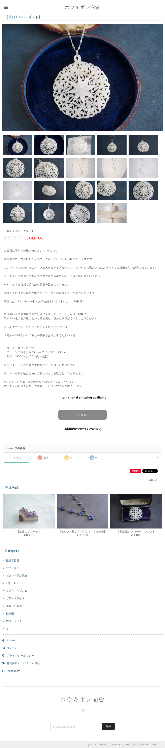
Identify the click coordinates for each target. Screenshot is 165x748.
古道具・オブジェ (16, 590)
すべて (17, 457)
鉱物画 (10, 613)
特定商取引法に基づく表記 (23, 663)
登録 (108, 726)
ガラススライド (15, 598)
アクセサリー (14, 568)
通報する (153, 480)
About (11, 640)
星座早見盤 (12, 560)
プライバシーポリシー (20, 655)
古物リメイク (14, 621)
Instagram (13, 670)
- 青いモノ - (13, 583)
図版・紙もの (14, 606)
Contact (12, 648)
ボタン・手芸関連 (16, 575)
